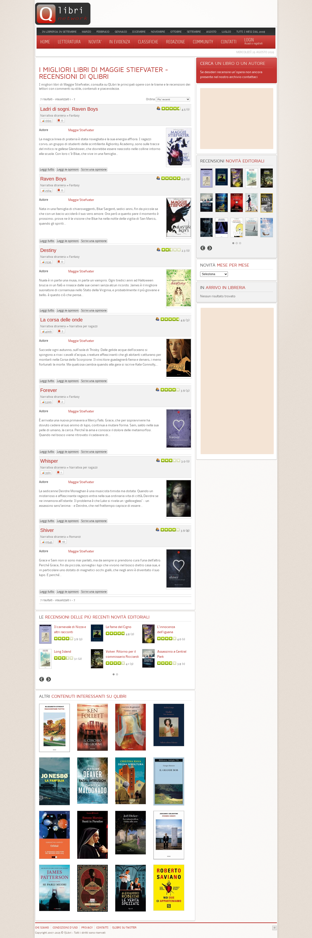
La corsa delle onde (61, 319)
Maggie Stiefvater (81, 130)
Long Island (62, 651)
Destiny (48, 250)
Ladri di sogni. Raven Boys (69, 109)
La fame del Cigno (118, 627)
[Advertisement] (236, 118)
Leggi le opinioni (67, 169)
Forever (48, 390)
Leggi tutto (47, 169)
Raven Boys (53, 178)
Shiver (47, 530)
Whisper (49, 461)
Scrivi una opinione (94, 169)
